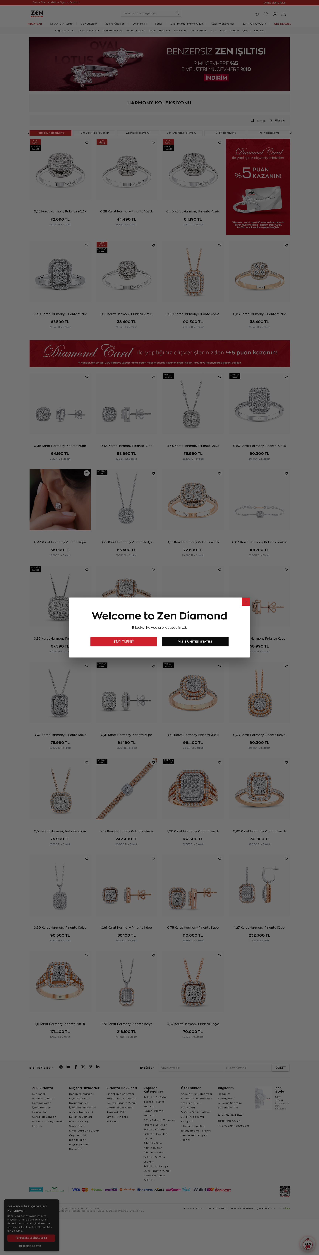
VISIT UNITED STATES (195, 641)
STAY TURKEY (124, 641)
